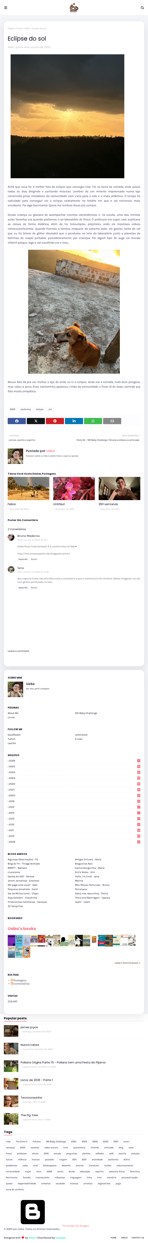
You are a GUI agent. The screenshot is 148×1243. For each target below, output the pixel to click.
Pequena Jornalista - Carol (23, 889)
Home (113, 1237)
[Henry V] (41, 945)
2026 (74, 760)
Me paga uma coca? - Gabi (23, 884)
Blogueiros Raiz (84, 863)
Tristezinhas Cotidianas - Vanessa (27, 901)
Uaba (10, 47)
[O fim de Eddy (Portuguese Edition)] (86, 945)
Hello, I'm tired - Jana (87, 876)
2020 (74, 795)
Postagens (19, 980)
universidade (13, 1171)
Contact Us (138, 1237)
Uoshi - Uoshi (82, 901)
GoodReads (14, 734)
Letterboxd (81, 734)
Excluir (34, 559)
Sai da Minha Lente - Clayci (23, 893)
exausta (135, 1153)
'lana (20, 568)
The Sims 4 (21, 1141)
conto (60, 1171)
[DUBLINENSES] (94, 943)
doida (72, 1171)
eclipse (39, 409)
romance (45, 1183)
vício (38, 1171)
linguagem (76, 1177)
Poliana (37, 1141)
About (124, 1237)
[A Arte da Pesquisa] (19, 957)
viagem (63, 1159)
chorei (35, 1153)
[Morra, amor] (56, 945)
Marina (79, 880)
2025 (74, 766)
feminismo (12, 1177)
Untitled (59, 504)
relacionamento (125, 1165)
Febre (12, 504)
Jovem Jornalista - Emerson (23, 880)
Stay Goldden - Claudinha (22, 897)
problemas (11, 1165)
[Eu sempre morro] (71, 945)
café (111, 1153)
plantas (86, 1153)
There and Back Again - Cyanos (92, 897)
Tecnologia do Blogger (75, 1225)
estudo (57, 1153)
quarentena (79, 1147)
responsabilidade (27, 1183)
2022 (74, 783)
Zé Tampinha (15, 906)
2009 (74, 841)
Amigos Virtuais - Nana (88, 859)
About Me (13, 713)
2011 (74, 830)
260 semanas (108, 504)
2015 (74, 807)
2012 (74, 824)
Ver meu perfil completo (37, 688)
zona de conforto (15, 1189)
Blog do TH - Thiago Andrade (24, 863)
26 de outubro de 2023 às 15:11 (33, 540)
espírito (99, 1171)
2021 (74, 789)
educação (85, 1171)
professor (22, 1153)
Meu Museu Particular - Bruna (92, 884)
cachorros (25, 409)
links (89, 1177)
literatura (94, 1165)
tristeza (74, 1183)
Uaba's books (22, 928)
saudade (60, 1183)
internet (95, 1147)
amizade (109, 1147)
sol (50, 409)
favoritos (135, 1171)
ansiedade (97, 1159)
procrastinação (130, 1177)
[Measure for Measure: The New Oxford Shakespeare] (34, 945)
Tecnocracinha (31, 1098)
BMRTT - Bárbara (17, 867)
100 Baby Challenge (86, 713)
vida (8, 1141)
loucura (36, 1159)
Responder (23, 559)
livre (99, 1177)
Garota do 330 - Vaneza (21, 876)
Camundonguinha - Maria (89, 867)
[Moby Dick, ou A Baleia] (131, 944)
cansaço (10, 1147)
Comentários (21, 983)
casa (131, 1147)
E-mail (78, 738)
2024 (74, 772)
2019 (74, 801)
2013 (74, 818)
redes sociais (51, 1147)
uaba (25, 1165)
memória (111, 1177)
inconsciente (42, 1177)
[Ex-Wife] (79, 946)
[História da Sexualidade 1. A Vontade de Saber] (11, 945)
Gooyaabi (60, 1237)
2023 (27, 28)
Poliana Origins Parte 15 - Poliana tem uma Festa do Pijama (63, 1062)
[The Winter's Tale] (26, 945)
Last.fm (12, 743)
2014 (74, 812)
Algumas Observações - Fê (23, 859)
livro (65, 1147)
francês (26, 1177)
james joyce (29, 1027)
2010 (74, 836)
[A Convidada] (26, 957)
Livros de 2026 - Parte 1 (37, 1080)
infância (22, 1159)
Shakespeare (49, 1165)
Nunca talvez (30, 1045)
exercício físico (117, 1171)
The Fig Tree (29, 1115)
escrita (122, 1153)
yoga (118, 1183)
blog (121, 1147)
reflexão (100, 1153)
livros (9, 1153)
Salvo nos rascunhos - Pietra (91, 893)
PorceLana (81, 889)
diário (127, 1159)
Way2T (32, 1237)
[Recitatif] (64, 945)
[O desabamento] (11, 957)
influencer (60, 1177)
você (35, 1165)
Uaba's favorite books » (127, 962)
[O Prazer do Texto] (116, 946)
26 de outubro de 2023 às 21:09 (33, 572)
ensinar (80, 1165)
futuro (9, 1159)
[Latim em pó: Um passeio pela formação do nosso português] (19, 945)
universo (87, 1183)
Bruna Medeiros (28, 536)
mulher (107, 1165)
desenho (66, 1165)
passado (49, 1159)
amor (126, 1141)
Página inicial (15, 28)
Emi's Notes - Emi (85, 872)
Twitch (11, 738)
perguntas (71, 1153)
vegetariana (104, 1183)
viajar (28, 1171)
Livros (11, 717)
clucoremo (14, 872)
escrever (35, 1147)
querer (9, 1183)
